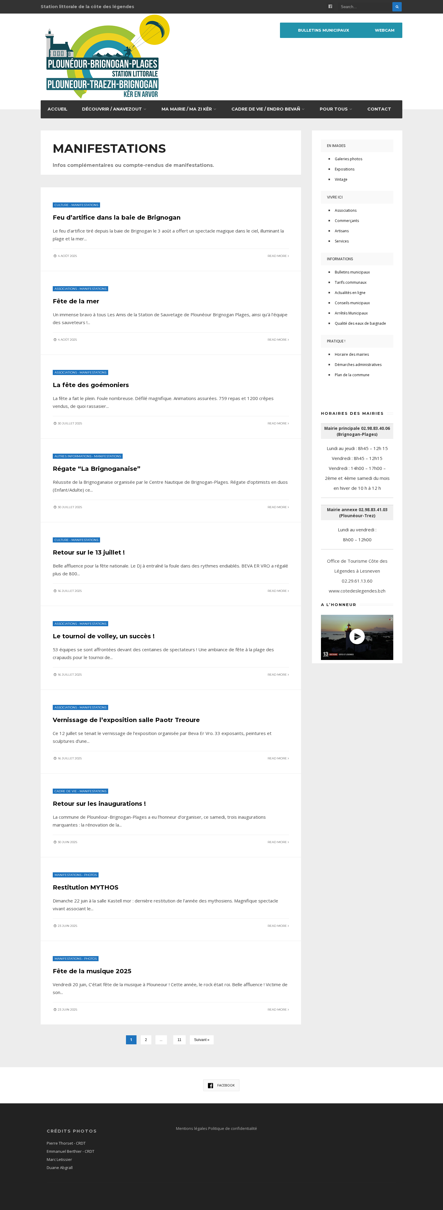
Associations (66, 289)
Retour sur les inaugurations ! (99, 803)
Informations (340, 258)
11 (179, 1040)
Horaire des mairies (352, 354)
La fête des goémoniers (91, 385)
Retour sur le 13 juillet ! (89, 552)
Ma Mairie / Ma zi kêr (187, 109)
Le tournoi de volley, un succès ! (104, 636)
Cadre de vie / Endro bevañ (265, 109)
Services (342, 241)
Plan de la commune (352, 374)
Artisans (342, 230)
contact (379, 109)
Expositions (344, 169)
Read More (278, 256)
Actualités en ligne (350, 292)
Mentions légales (192, 1128)
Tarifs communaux (350, 282)
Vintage (341, 179)
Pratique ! (336, 341)
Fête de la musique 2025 (92, 971)
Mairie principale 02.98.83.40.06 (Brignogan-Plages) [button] (357, 431)
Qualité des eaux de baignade (360, 323)
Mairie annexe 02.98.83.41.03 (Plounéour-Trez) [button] (357, 512)
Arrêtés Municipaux (351, 313)
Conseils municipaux (352, 302)
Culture (62, 205)
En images (336, 145)
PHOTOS (90, 875)
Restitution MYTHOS (85, 887)
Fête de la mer (76, 301)
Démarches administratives (358, 364)
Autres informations (73, 456)
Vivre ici (335, 197)
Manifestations (84, 205)
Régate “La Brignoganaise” (96, 468)
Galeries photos (348, 158)
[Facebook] (330, 6)
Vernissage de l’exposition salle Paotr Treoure (126, 720)
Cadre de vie (66, 791)
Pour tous (334, 109)
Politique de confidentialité (232, 1128)
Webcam (384, 30)
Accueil (58, 109)
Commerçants (347, 220)
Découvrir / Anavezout (112, 109)
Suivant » (201, 1040)
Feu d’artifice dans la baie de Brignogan (117, 217)
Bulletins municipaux (323, 30)
